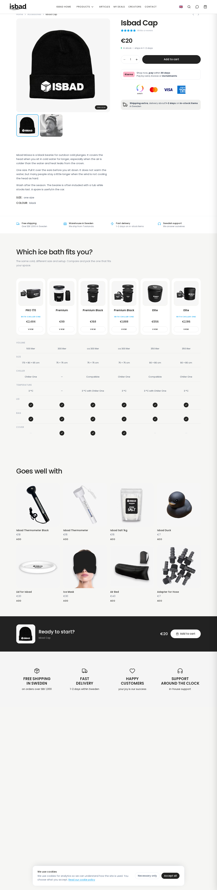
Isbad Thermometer (75, 530)
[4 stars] (131, 30)
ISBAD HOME (63, 6)
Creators (134, 6)
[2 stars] (125, 30)
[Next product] (198, 14)
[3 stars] (128, 30)
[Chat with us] (197, 7)
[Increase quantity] (136, 59)
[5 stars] (134, 30)
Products (83, 6)
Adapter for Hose (168, 592)
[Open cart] (205, 7)
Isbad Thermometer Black (32, 530)
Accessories (34, 14)
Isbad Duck (164, 530)
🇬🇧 (181, 7)
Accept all (170, 875)
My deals (119, 6)
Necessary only (147, 875)
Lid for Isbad (24, 592)
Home (19, 14)
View (31, 329)
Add (18, 539)
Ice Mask (68, 592)
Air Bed (114, 592)
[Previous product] (193, 14)
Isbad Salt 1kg (118, 530)
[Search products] (189, 7)
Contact (151, 6)
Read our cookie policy (81, 879)
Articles (104, 6)
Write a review (145, 30)
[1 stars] (122, 30)
